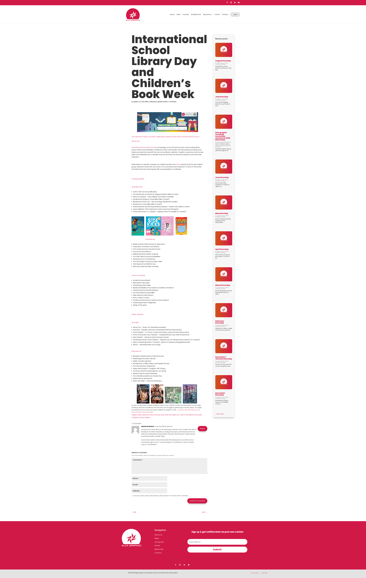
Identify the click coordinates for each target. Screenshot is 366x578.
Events (217, 14)
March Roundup (222, 285)
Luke (218, 63)
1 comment (172, 102)
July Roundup (221, 96)
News (179, 14)
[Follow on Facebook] (227, 2)
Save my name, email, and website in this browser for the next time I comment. (161, 496)
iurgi (218, 142)
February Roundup (219, 322)
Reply (202, 428)
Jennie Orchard (147, 426)
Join (235, 14)
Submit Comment (197, 501)
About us (158, 535)
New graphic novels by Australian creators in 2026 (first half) (222, 136)
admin (136, 102)
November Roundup (220, 394)
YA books (218, 147)
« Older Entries (219, 414)
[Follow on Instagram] (231, 2)
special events (162, 102)
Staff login (264, 573)
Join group (159, 542)
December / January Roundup (223, 358)
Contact (225, 14)
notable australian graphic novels (222, 145)
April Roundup (221, 249)
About (172, 14)
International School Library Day (143, 147)
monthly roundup (220, 64)
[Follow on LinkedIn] (234, 2)
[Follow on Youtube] (238, 2)
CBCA (178, 164)
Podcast (186, 14)
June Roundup (222, 177)
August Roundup (223, 61)
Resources (207, 14)
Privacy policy (255, 573)
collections (153, 102)
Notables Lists (196, 14)
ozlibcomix (227, 145)
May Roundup (221, 213)
